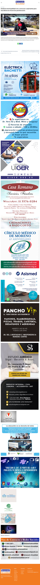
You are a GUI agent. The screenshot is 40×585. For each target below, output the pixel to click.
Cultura (15, 573)
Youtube (22, 573)
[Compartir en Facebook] (20, 44)
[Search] (38, 3)
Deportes (15, 579)
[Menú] (1, 2)
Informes (15, 580)
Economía (16, 576)
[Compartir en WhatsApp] (18, 44)
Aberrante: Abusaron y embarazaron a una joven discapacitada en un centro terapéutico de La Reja (30, 51)
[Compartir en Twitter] (22, 44)
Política (15, 570)
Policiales (16, 577)
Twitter (22, 572)
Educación (16, 572)
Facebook (22, 570)
